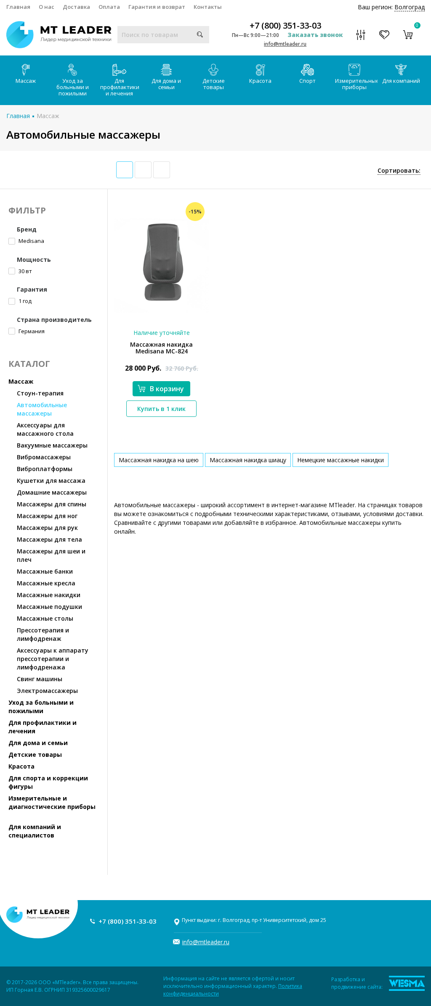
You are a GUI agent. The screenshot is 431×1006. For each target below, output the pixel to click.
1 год (24, 301)
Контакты (208, 7)
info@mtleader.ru (285, 43)
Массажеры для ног (47, 516)
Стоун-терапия (40, 393)
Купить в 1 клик (161, 409)
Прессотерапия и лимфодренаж (43, 634)
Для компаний (401, 80)
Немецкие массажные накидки (340, 460)
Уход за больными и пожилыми (72, 87)
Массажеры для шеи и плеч (51, 555)
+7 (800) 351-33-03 (285, 25)
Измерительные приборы (356, 84)
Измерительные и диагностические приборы (52, 802)
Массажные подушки (49, 607)
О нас (46, 7)
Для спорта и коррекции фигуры (48, 782)
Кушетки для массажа (51, 481)
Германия (31, 331)
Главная (18, 7)
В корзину (167, 388)
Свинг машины (39, 679)
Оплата (109, 7)
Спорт (307, 80)
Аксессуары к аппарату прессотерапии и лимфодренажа (52, 658)
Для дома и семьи (166, 84)
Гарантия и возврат (156, 7)
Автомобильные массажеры (42, 409)
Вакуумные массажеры (52, 445)
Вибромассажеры (44, 457)
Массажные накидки (48, 595)
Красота (260, 80)
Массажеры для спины (51, 504)
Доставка (76, 7)
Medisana (30, 241)
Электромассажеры (47, 691)
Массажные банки (45, 571)
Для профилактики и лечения (119, 87)
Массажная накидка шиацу (248, 460)
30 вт (24, 271)
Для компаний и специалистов (34, 831)
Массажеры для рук (47, 528)
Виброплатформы (44, 469)
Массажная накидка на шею (159, 460)
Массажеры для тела (49, 539)
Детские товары (213, 84)
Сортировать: (399, 170)
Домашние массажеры (52, 492)
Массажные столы (45, 618)
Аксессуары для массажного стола (45, 429)
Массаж (26, 80)
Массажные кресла (46, 583)
